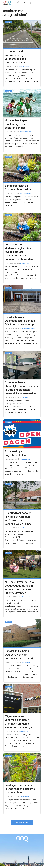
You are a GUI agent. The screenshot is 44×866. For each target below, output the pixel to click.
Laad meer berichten (22, 822)
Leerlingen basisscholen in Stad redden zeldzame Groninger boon (20, 789)
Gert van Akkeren (24, 66)
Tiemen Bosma (25, 459)
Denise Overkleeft (25, 132)
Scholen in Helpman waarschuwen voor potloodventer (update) (19, 654)
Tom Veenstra (24, 263)
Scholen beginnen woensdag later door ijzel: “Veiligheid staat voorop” (20, 321)
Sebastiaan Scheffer (28, 328)
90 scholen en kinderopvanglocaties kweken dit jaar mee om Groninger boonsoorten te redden (19, 252)
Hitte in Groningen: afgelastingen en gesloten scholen (16, 124)
